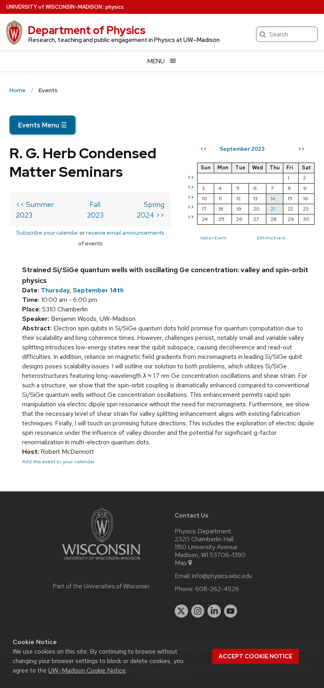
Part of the (101, 586)
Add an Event (213, 238)
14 (273, 198)
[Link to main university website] (101, 561)
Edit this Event (271, 238)
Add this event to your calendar (58, 461)
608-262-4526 (217, 589)
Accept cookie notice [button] (255, 656)
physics (114, 7)
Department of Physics (86, 30)
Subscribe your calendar (47, 232)
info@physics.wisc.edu (222, 576)
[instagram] (198, 611)
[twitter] (181, 611)
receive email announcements (125, 232)
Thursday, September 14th (82, 290)
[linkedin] (214, 611)
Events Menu (42, 125)
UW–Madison (54, 7)
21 (272, 208)
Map (181, 563)
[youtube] (230, 611)
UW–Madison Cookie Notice (87, 670)
